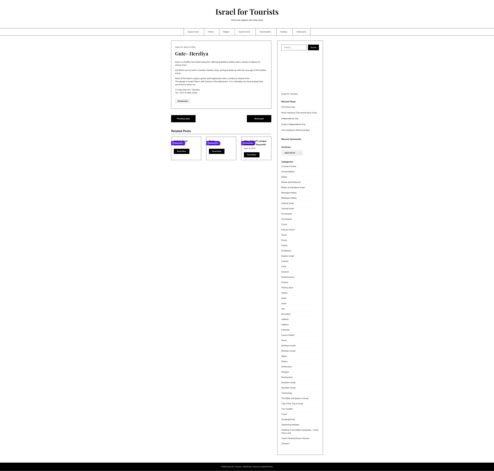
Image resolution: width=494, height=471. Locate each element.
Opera (284, 356)
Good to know (244, 32)
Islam (283, 298)
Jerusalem (286, 314)
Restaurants (301, 32)
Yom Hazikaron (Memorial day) (295, 130)
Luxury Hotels (287, 335)
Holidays (283, 32)
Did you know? (288, 229)
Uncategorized (288, 419)
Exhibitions (286, 250)
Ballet (284, 177)
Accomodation (265, 32)
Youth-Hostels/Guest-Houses (295, 438)
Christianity (286, 213)
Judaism (285, 319)
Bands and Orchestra (291, 182)
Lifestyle (285, 329)
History (211, 32)
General (285, 271)
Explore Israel (193, 32)
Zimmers (285, 443)
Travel (284, 414)
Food (283, 266)
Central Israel (287, 203)
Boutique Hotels (289, 192)
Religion (226, 32)
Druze (284, 235)
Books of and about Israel (293, 187)
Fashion (285, 261)
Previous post (183, 118)
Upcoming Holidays (290, 424)
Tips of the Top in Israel (292, 403)
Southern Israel (288, 382)
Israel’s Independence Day (293, 124)
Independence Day (289, 118)
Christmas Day (288, 107)
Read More (181, 151)
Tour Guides (287, 408)
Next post (259, 118)
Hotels (284, 292)
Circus (284, 224)
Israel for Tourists (247, 11)
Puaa (211, 141)
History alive (287, 287)
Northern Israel (288, 345)
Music (284, 340)
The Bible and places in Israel (294, 398)
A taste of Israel (288, 166)
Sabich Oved (180, 141)
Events (284, 245)
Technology (286, 393)
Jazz (283, 308)
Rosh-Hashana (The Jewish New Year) (299, 112)
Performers (286, 366)
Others (284, 361)
